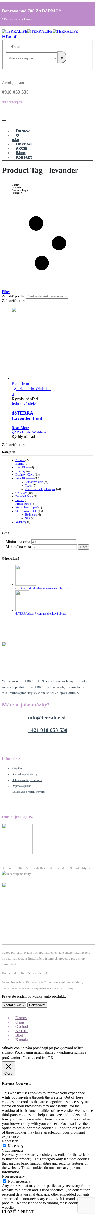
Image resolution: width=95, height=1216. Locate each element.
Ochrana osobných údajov (27, 780)
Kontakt (24, 157)
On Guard (21, 493)
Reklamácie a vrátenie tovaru (28, 791)
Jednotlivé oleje (24, 403)
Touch (28, 485)
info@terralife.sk (47, 717)
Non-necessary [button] (13, 1176)
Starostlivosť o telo (26, 511)
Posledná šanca (24, 496)
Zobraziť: (10, 301)
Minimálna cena (18, 542)
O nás (15, 137)
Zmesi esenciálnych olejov (40, 489)
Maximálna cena (18, 547)
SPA (27, 518)
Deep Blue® (22, 467)
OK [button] (51, 1058)
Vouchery (20, 522)
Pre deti (19, 500)
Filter (83, 547)
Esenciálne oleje (24, 478)
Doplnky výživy (24, 474)
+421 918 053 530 (47, 730)
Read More (21, 383)
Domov (23, 131)
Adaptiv (20, 460)
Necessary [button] (10, 1141)
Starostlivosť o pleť (26, 507)
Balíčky (19, 463)
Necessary (16, 1146)
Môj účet (17, 768)
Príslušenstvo (23, 503)
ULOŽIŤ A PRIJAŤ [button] (18, 1212)
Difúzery (20, 471)
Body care (31, 514)
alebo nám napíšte (12, 102)
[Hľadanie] (61, 57)
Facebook (8, 879)
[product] (32, 344)
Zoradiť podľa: (14, 296)
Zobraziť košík (14, 1005)
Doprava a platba (21, 786)
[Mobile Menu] (4, 118)
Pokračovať (37, 1005)
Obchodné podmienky (24, 774)
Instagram (22, 879)
